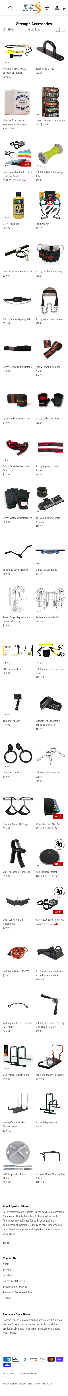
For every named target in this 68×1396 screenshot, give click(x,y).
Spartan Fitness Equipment (22, 1383)
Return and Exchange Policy (17, 1292)
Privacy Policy (9, 1373)
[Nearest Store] (47, 8)
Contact (7, 1298)
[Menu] (4, 8)
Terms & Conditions (28, 1373)
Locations (8, 1275)
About (6, 1264)
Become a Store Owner (15, 1286)
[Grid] (57, 29)
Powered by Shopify (43, 1383)
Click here (19, 1328)
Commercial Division (14, 1281)
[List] (63, 29)
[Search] (12, 8)
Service (7, 1269)
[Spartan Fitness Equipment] (32, 8)
